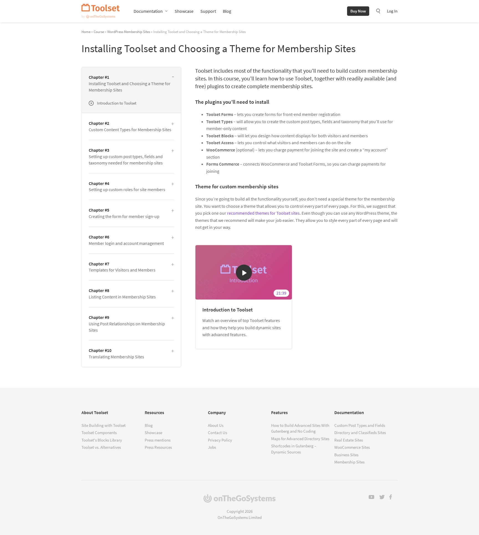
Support (208, 11)
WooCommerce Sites (352, 447)
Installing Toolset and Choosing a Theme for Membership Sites (129, 83)
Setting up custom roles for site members (127, 186)
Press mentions (157, 440)
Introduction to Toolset (227, 309)
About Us (215, 425)
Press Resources (158, 447)
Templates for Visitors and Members (122, 267)
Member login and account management (126, 240)
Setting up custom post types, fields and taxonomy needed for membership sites (126, 156)
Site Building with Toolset (103, 425)
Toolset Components (99, 432)
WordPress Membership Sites (128, 31)
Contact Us (217, 432)
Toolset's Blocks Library (101, 440)
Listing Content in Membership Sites (122, 294)
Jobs (212, 447)
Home (85, 31)
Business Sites (346, 454)
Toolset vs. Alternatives (101, 447)
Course (99, 31)
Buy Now (358, 11)
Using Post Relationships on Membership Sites (127, 324)
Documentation (148, 11)
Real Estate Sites (348, 440)
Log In (392, 11)
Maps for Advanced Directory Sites (300, 438)
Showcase (184, 11)
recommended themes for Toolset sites (263, 213)
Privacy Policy (220, 440)
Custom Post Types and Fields (359, 425)
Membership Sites (349, 462)
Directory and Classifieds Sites (360, 432)
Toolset (100, 11)
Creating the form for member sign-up (124, 213)
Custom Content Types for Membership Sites (130, 126)
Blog (227, 11)
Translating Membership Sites (116, 353)
